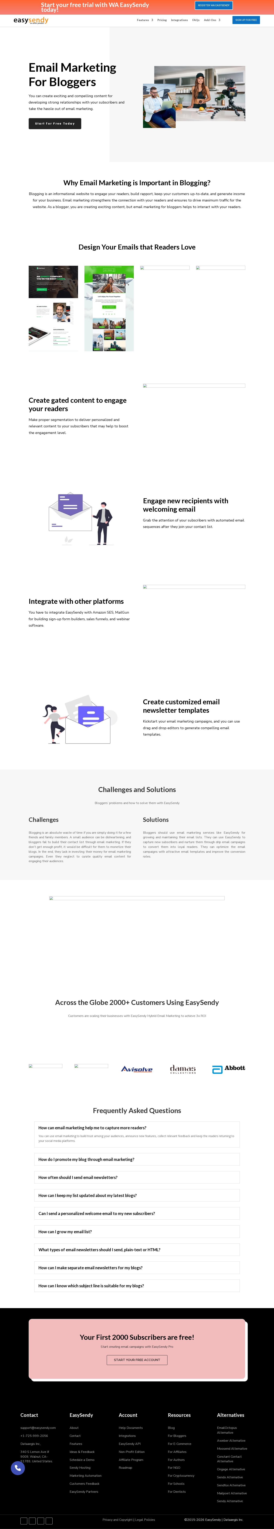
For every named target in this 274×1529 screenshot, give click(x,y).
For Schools (176, 1484)
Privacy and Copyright (117, 1520)
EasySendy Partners (84, 1492)
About (74, 1428)
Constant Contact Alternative (229, 1459)
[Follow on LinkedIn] (40, 1521)
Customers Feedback (84, 1484)
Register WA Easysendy (213, 5)
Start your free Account (137, 1360)
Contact (75, 1436)
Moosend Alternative (232, 1448)
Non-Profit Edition (132, 1452)
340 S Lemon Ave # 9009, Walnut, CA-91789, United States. (36, 1457)
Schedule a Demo (82, 1460)
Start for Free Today (55, 123)
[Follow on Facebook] (23, 1521)
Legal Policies (145, 1520)
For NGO (174, 1468)
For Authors (176, 1460)
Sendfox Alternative (231, 1485)
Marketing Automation (85, 1476)
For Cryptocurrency (181, 1476)
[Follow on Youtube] (49, 1521)
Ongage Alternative (231, 1469)
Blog (171, 1428)
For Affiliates (177, 1452)
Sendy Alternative (230, 1501)
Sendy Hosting (80, 1468)
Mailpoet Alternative (232, 1493)
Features (143, 20)
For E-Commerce (179, 1444)
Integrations (179, 20)
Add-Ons (210, 20)
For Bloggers (177, 1436)
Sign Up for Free (246, 20)
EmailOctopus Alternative (227, 1430)
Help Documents (131, 1428)
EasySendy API (130, 1444)
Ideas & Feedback (82, 1452)
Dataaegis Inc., (30, 1444)
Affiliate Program (131, 1460)
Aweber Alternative (231, 1440)
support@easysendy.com (38, 1428)
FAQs (196, 20)
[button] (18, 1468)
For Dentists (177, 1492)
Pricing (162, 20)
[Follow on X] (32, 1521)
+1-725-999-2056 (34, 1436)
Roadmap (125, 1468)
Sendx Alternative (230, 1477)
